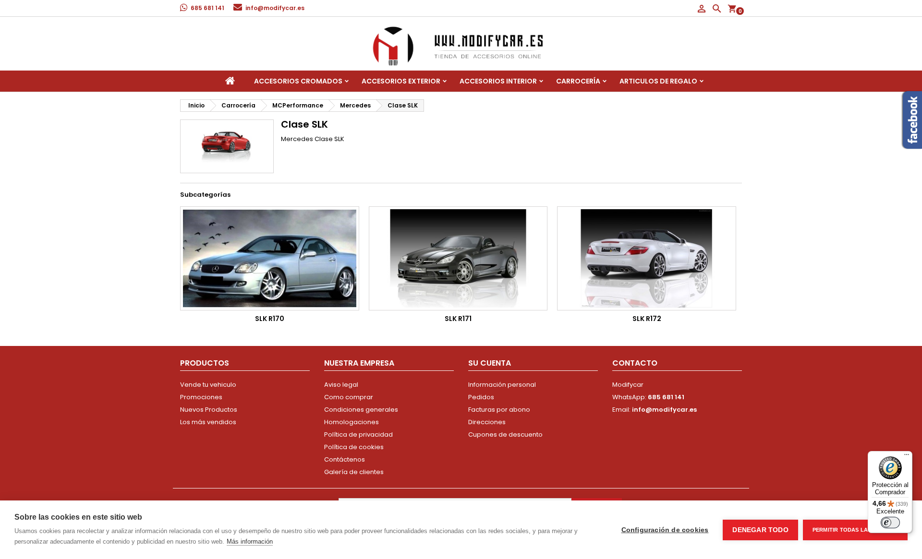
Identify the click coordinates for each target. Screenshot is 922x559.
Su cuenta (489, 363)
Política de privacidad (358, 434)
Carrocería (578, 81)
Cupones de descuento (505, 434)
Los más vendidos (208, 422)
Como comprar (348, 397)
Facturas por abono (499, 409)
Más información (250, 541)
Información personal (502, 384)
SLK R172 (646, 318)
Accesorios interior (498, 81)
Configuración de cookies (665, 530)
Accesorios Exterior (401, 81)
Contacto (634, 363)
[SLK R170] (269, 258)
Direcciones (487, 422)
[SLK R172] (646, 258)
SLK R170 (269, 318)
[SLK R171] (458, 258)
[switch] (890, 522)
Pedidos (481, 397)
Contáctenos (344, 459)
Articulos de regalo (658, 81)
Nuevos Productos (208, 409)
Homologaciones (351, 422)
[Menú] (906, 457)
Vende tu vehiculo (208, 384)
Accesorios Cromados (298, 81)
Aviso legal (341, 384)
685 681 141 (207, 8)
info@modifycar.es (274, 8)
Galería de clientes (354, 471)
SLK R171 (458, 318)
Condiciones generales (361, 409)
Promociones (201, 397)
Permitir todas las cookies (855, 530)
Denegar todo (760, 530)
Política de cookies (354, 447)
